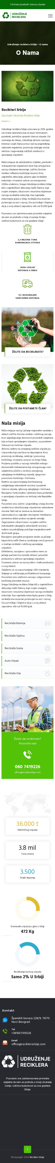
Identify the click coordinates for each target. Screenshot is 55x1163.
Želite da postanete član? (28, 408)
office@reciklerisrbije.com (28, 772)
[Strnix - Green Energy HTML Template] (25, 1061)
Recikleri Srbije (37, 1157)
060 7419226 (27, 767)
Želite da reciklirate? (28, 352)
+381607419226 (21, 1033)
